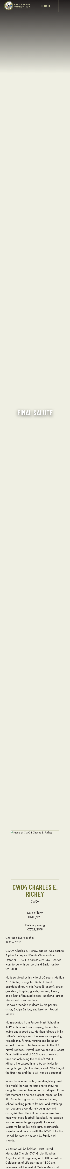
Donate (46, 6)
